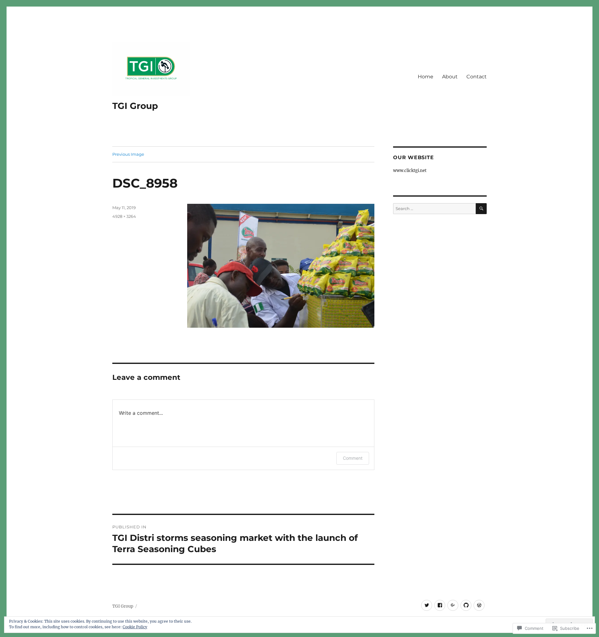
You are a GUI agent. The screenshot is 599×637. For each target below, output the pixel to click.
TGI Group (135, 105)
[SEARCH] (481, 208)
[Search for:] (434, 208)
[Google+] (452, 605)
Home (425, 77)
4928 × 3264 (124, 216)
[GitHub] (465, 605)
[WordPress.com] (479, 605)
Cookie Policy (135, 627)
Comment (353, 458)
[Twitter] (426, 605)
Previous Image (128, 154)
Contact (476, 77)
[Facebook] (439, 605)
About (450, 77)
